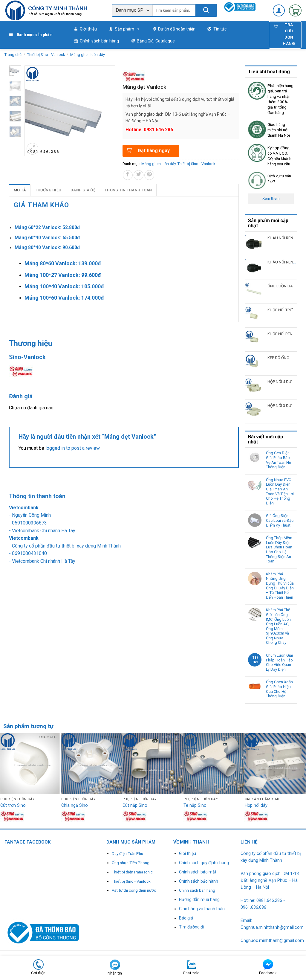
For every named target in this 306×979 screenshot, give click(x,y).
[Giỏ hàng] (295, 10)
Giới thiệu (88, 29)
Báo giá (186, 918)
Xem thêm (271, 198)
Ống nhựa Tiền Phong (130, 863)
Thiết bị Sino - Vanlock (46, 54)
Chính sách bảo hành (198, 881)
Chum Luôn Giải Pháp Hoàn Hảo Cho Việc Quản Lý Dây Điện (279, 662)
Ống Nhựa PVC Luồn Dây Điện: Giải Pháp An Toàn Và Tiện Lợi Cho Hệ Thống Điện (280, 491)
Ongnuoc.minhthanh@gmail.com (272, 940)
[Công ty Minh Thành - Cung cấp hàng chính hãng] (53, 10)
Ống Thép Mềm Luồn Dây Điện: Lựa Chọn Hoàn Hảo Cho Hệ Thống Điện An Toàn (279, 549)
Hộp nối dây (256, 805)
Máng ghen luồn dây (87, 54)
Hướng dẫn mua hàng (199, 899)
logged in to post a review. (72, 448)
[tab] (19, 190)
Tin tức (220, 29)
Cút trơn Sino (13, 805)
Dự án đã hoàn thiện (176, 29)
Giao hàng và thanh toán (202, 908)
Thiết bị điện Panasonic (132, 872)
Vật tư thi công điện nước (134, 890)
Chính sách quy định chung (204, 862)
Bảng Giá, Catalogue (156, 41)
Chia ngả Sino (74, 805)
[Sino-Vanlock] (134, 76)
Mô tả (20, 190)
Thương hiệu (48, 190)
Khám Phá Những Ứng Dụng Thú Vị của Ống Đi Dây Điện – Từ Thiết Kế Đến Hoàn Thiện (280, 586)
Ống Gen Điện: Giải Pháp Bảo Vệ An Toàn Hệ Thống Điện (278, 460)
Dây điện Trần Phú (127, 853)
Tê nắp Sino (194, 805)
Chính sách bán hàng (99, 41)
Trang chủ (13, 54)
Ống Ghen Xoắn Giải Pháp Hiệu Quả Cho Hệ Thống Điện (279, 689)
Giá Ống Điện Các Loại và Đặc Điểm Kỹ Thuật (279, 520)
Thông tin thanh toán (128, 190)
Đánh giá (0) (83, 190)
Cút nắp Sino (135, 805)
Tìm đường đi (191, 927)
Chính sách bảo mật (197, 872)
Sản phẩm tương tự (28, 726)
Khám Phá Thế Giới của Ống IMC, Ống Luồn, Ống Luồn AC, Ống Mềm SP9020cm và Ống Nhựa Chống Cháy (279, 626)
